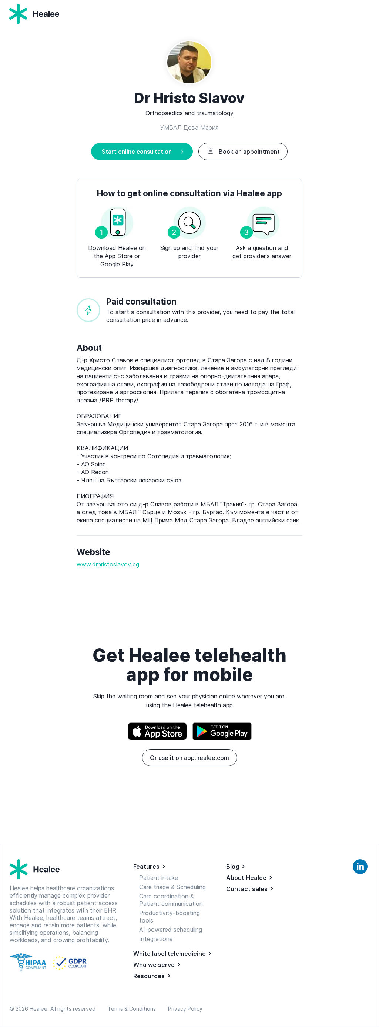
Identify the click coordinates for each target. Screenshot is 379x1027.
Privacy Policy (185, 1009)
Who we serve (154, 964)
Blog (232, 866)
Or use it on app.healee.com (189, 757)
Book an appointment (249, 151)
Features (146, 866)
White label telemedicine (169, 953)
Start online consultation (137, 151)
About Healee (246, 877)
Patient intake (158, 877)
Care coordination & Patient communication (171, 900)
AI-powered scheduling (170, 929)
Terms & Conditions (133, 1009)
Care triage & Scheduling (172, 887)
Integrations (155, 939)
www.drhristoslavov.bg (108, 564)
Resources (149, 976)
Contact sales (247, 889)
